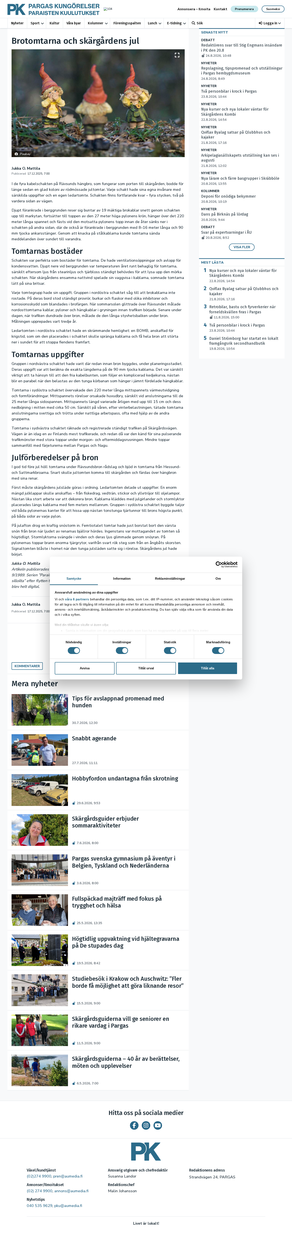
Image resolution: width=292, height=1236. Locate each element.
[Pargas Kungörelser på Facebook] (134, 1125)
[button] (270, 23)
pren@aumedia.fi (68, 1176)
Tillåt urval (146, 668)
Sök (200, 23)
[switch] (122, 650)
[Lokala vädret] (105, 9)
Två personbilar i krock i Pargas (237, 328)
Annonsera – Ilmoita (193, 9)
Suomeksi (273, 9)
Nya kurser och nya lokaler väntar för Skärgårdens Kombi (243, 275)
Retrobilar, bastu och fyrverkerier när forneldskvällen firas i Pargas (242, 312)
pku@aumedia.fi (68, 1205)
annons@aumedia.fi (71, 1191)
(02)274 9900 (39, 1176)
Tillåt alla (207, 668)
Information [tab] (122, 578)
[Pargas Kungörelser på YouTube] (157, 1125)
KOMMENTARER (27, 666)
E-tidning (174, 23)
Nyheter (17, 23)
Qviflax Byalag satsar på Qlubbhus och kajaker (244, 293)
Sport (35, 23)
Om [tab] (218, 578)
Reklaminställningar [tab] (170, 578)
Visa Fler (242, 247)
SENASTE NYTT (214, 32)
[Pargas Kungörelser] (146, 1150)
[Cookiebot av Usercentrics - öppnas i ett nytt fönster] (218, 564)
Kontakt (220, 9)
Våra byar (73, 23)
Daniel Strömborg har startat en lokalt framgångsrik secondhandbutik (243, 343)
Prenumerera (244, 9)
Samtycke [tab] (73, 578)
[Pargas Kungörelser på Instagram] (146, 1125)
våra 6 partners (77, 599)
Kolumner (95, 23)
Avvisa (85, 668)
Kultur (54, 23)
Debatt (208, 40)
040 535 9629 (39, 1205)
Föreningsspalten (127, 23)
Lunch (152, 23)
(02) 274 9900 (39, 1191)
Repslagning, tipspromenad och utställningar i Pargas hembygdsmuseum (241, 73)
